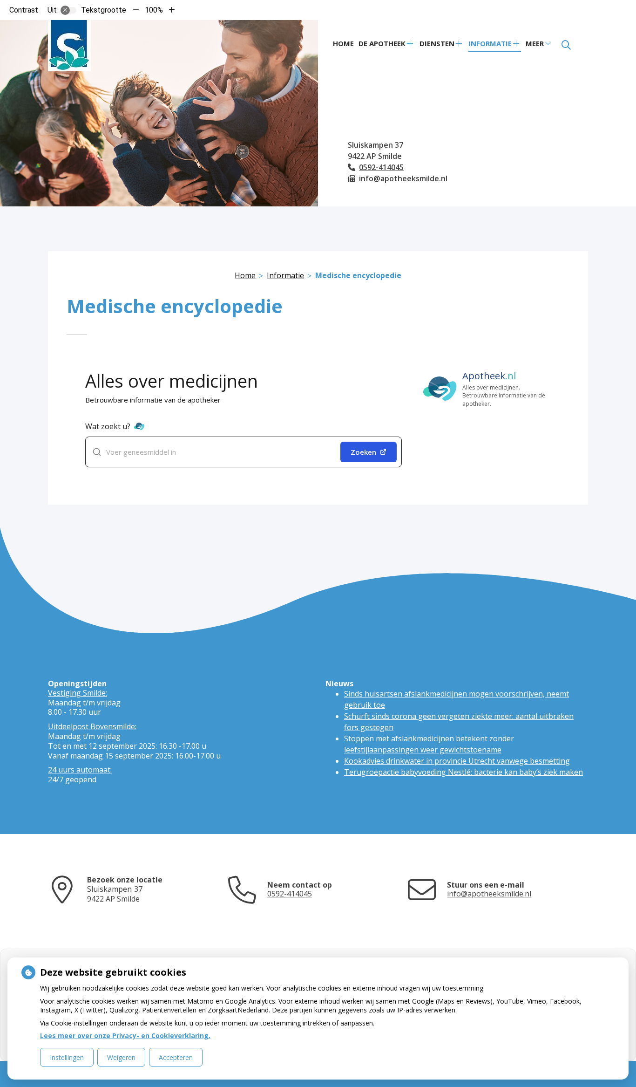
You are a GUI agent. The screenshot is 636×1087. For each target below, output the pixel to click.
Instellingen (67, 1057)
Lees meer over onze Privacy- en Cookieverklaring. (125, 1035)
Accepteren (176, 1057)
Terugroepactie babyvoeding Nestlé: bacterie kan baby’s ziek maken (463, 772)
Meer (535, 43)
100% (154, 10)
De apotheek (382, 43)
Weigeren (121, 1057)
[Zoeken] (566, 45)
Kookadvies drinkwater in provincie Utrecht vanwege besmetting (457, 761)
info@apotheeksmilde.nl (489, 894)
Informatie (490, 43)
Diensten (436, 43)
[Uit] (68, 10)
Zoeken (363, 452)
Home (343, 43)
